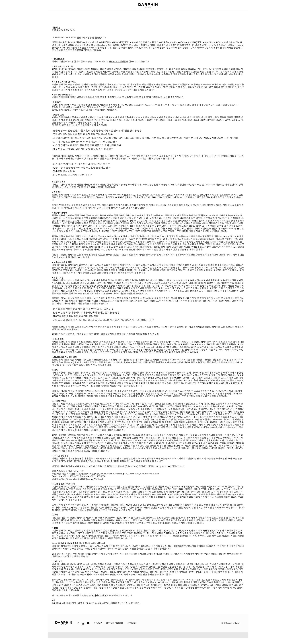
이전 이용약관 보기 (130, 603)
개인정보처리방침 (117, 61)
